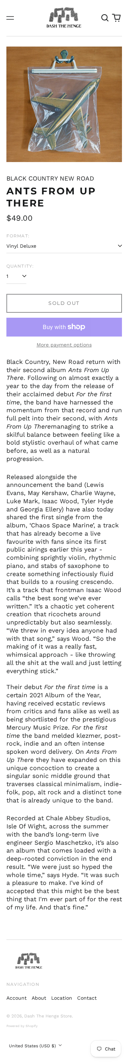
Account (16, 998)
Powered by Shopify (22, 1026)
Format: (18, 235)
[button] (105, 18)
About (39, 998)
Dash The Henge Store (48, 1016)
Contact (87, 998)
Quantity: (20, 266)
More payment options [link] (64, 345)
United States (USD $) (33, 1045)
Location (61, 998)
